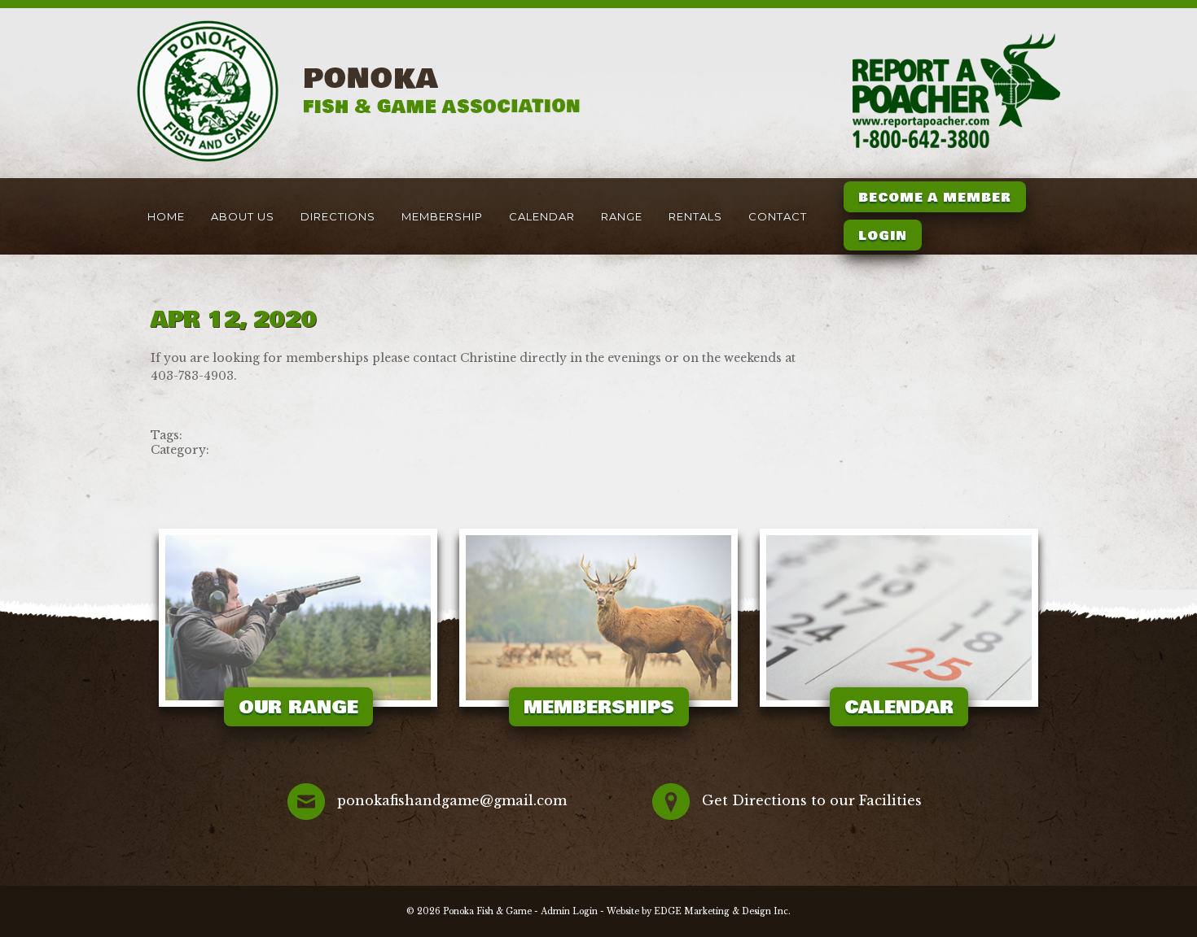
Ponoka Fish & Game (487, 911)
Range (621, 216)
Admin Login (569, 911)
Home (166, 216)
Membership (442, 216)
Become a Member (934, 197)
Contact (777, 216)
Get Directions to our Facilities (812, 800)
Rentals (695, 216)
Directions (337, 216)
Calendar (542, 216)
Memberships (599, 707)
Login (882, 236)
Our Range (298, 707)
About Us (242, 216)
